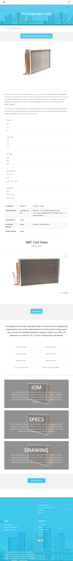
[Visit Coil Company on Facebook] (42, 540)
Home (6, 28)
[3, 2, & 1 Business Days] (36, 367)
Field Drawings (8, 525)
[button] (69, 2)
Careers (40, 534)
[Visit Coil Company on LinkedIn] (39, 540)
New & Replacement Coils (46, 507)
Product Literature (10, 530)
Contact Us (41, 532)
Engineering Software (10, 527)
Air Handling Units (43, 505)
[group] (36, 273)
